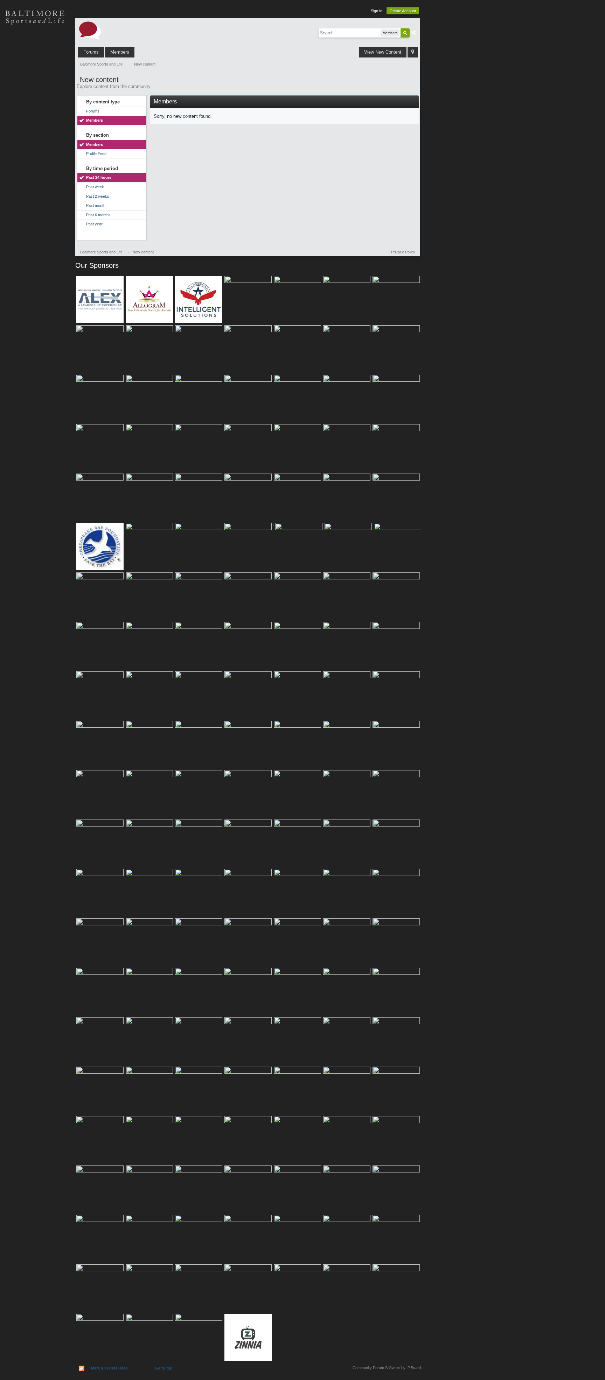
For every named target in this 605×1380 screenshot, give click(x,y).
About (35, 165)
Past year (94, 224)
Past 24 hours (98, 177)
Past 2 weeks (97, 196)
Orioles (35, 42)
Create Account (403, 11)
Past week (95, 187)
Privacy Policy (403, 252)
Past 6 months (98, 215)
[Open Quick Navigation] (413, 52)
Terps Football (35, 116)
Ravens (35, 67)
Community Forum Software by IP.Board (387, 1368)
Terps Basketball (35, 91)
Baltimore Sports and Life (101, 252)
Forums (91, 52)
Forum (35, 140)
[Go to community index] (90, 30)
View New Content (382, 52)
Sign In (376, 11)
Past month (95, 205)
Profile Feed (96, 153)
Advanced (414, 32)
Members (119, 52)
